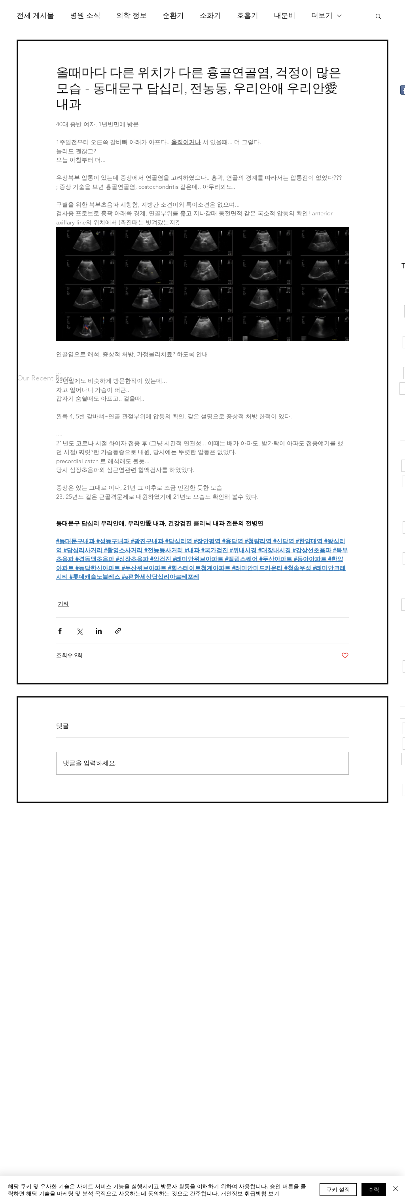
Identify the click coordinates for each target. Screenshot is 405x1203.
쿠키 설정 (338, 1189)
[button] (378, 16)
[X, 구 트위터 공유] (79, 631)
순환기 (173, 15)
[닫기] (395, 1189)
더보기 (322, 15)
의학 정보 (131, 15)
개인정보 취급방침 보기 (250, 1193)
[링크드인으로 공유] (98, 631)
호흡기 (247, 15)
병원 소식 (85, 15)
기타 (63, 603)
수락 (373, 1189)
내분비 (284, 15)
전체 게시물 (35, 15)
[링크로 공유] (118, 631)
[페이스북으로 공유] (60, 631)
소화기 (210, 15)
